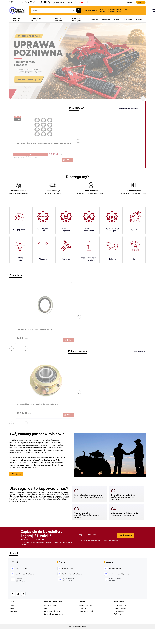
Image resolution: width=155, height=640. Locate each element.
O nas (11, 605)
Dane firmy (13, 611)
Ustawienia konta (120, 608)
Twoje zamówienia (120, 605)
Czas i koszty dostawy (52, 611)
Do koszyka (67, 160)
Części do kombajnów (76, 19)
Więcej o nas (16, 474)
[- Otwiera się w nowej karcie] (13, 594)
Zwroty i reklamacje (86, 605)
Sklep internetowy (77, 626)
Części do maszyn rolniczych (36, 19)
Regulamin (83, 608)
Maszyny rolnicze (16, 19)
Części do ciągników (58, 19)
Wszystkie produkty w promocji (128, 108)
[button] (78, 10)
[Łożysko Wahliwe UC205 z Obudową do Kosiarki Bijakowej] (45, 381)
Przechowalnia (119, 611)
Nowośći (117, 19)
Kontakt (139, 19)
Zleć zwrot (117, 614)
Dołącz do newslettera (126, 535)
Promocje (128, 19)
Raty (46, 608)
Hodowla (94, 19)
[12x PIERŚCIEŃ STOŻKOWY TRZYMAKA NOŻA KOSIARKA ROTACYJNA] (43, 128)
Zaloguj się (130, 2)
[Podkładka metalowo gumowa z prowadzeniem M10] (45, 305)
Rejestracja (141, 2)
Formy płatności (50, 605)
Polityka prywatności (86, 611)
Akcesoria (106, 19)
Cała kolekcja (138, 351)
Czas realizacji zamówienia (53, 614)
